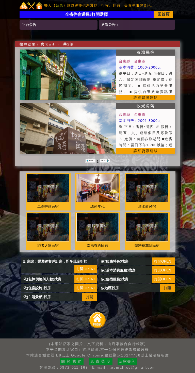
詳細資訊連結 (146, 97)
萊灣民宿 (146, 52)
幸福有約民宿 (97, 246)
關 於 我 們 (71, 361)
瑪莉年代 (97, 206)
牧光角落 (146, 106)
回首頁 (163, 14)
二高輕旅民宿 (48, 206)
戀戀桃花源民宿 (147, 246)
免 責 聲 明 (100, 361)
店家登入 (127, 361)
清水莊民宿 (147, 206)
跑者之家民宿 (48, 246)
